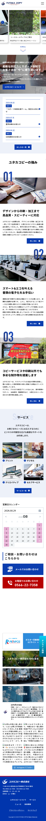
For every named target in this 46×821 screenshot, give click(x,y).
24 (12, 541)
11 (17, 533)
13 (28, 533)
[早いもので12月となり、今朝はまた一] (33, 733)
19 (23, 537)
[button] (2, 22)
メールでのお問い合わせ (27, 569)
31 (12, 545)
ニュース (18, 804)
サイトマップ (32, 810)
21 (34, 537)
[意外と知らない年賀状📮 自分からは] (33, 754)
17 (12, 537)
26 (23, 541)
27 (28, 541)
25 (17, 541)
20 (28, 537)
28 (34, 541)
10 (12, 533)
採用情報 (28, 804)
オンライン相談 (42, 646)
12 (23, 533)
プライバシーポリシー (16, 810)
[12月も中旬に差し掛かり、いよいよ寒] (12, 733)
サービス (32, 800)
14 (34, 533)
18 (17, 537)
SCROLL (23, 47)
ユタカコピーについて (18, 800)
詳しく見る (33, 241)
